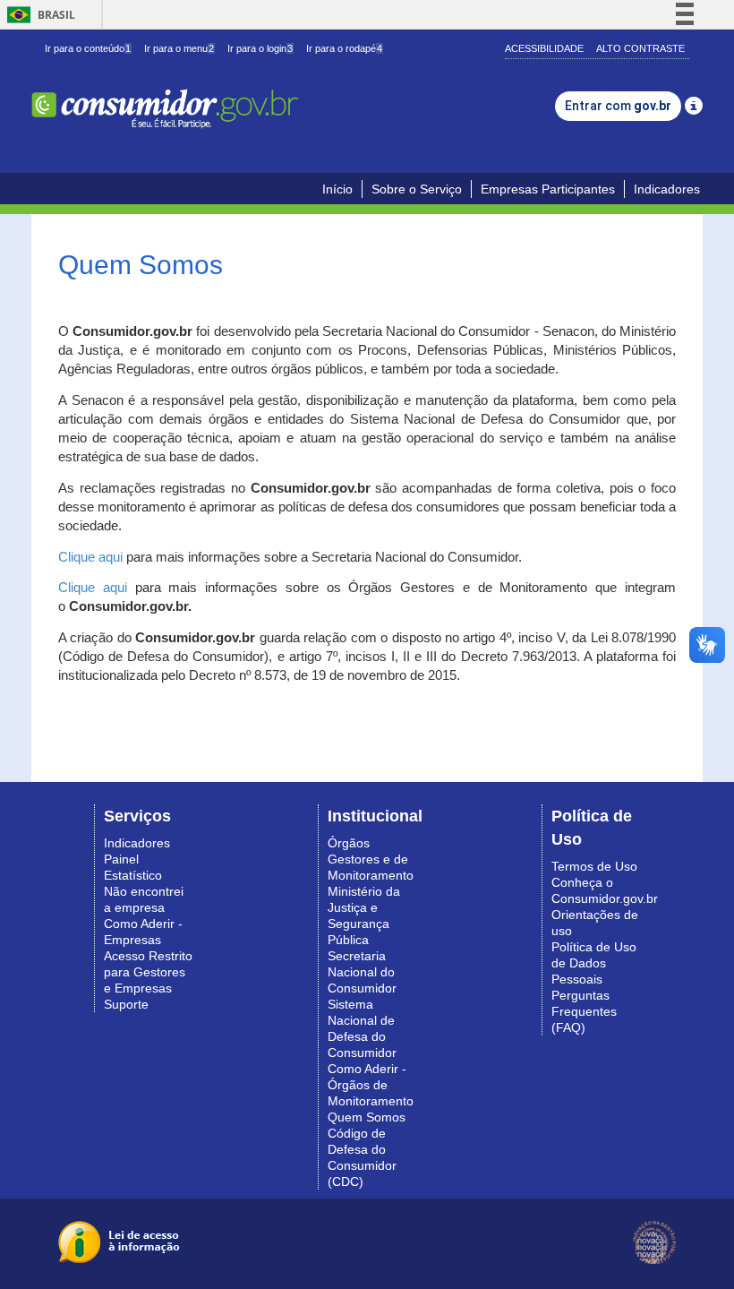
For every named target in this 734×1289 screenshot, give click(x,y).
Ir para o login (260, 48)
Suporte (126, 1004)
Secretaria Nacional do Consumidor (362, 972)
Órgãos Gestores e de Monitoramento (371, 859)
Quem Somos (366, 1117)
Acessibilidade (544, 48)
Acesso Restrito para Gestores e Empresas (148, 972)
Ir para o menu (179, 48)
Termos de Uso (594, 866)
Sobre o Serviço (416, 189)
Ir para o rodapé (344, 48)
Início (337, 189)
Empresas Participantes (548, 189)
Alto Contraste (640, 48)
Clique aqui (90, 557)
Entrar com (618, 106)
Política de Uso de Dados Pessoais (593, 963)
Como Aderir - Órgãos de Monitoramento (371, 1084)
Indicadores (667, 189)
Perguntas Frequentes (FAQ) (584, 1011)
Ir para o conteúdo (88, 48)
